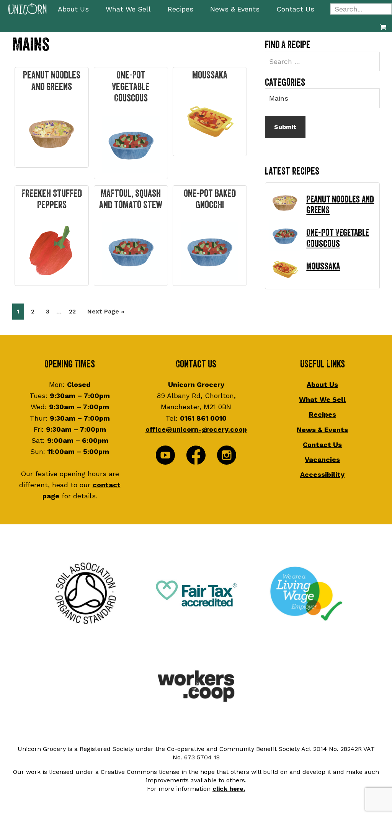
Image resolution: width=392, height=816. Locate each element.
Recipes (322, 414)
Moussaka (209, 75)
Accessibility (322, 474)
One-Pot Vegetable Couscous (131, 86)
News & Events (322, 430)
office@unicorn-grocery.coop (196, 429)
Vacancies (322, 459)
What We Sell (322, 399)
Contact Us (322, 445)
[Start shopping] (383, 27)
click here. (228, 788)
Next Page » (105, 313)
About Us (322, 384)
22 (74, 311)
